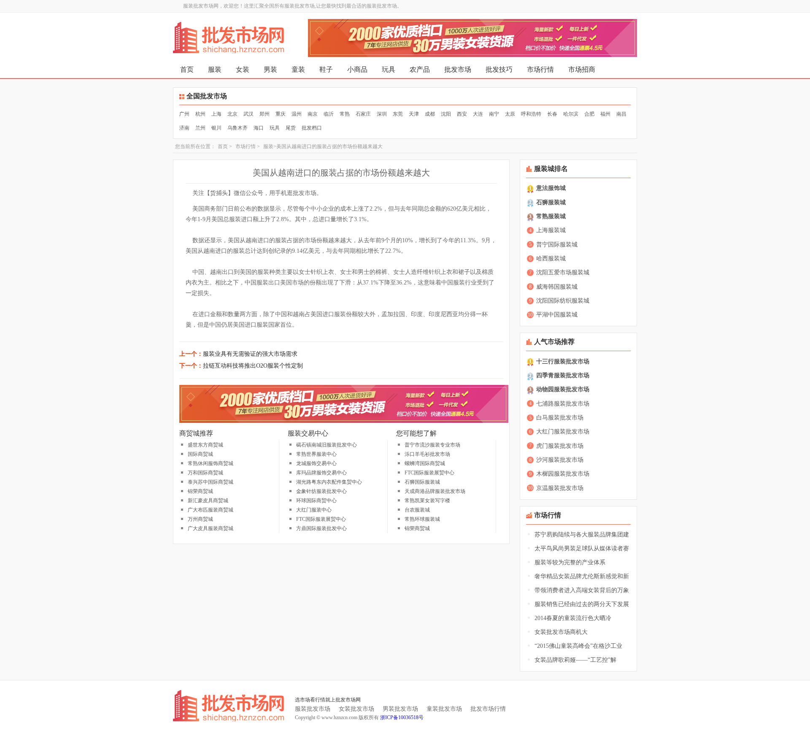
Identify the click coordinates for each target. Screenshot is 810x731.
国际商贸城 (200, 454)
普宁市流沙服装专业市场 (432, 445)
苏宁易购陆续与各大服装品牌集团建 (582, 534)
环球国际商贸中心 (316, 501)
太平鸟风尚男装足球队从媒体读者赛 (582, 548)
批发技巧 (499, 69)
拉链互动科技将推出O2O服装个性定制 (253, 366)
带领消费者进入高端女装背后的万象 (582, 590)
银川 (216, 128)
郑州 (264, 114)
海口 (259, 128)
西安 (462, 114)
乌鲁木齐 (237, 128)
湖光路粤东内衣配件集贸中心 (329, 482)
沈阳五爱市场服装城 (562, 272)
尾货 (291, 128)
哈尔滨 (570, 114)
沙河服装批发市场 (559, 460)
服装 (214, 69)
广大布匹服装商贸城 (210, 510)
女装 (242, 69)
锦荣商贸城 (200, 491)
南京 (313, 114)
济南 (184, 128)
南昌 (621, 114)
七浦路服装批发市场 (562, 404)
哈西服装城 (551, 258)
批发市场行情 (488, 709)
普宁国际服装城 (557, 244)
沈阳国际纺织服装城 (562, 301)
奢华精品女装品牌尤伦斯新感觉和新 (582, 576)
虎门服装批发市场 (559, 446)
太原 (510, 114)
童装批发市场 (444, 709)
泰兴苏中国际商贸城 (210, 482)
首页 (187, 69)
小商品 (357, 69)
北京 (232, 114)
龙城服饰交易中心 (316, 463)
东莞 (398, 114)
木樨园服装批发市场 (562, 474)
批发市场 (457, 69)
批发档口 (312, 128)
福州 (605, 114)
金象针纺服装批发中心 (321, 491)
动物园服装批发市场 (562, 389)
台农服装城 (417, 510)
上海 (216, 114)
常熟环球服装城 (422, 519)
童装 (298, 69)
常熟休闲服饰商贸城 (210, 463)
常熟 (345, 114)
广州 (184, 114)
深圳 (382, 114)
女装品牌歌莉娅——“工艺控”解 (575, 660)
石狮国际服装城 (422, 482)
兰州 (200, 128)
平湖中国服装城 (557, 314)
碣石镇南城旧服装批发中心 (326, 445)
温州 (297, 114)
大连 (478, 114)
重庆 (280, 114)
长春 (552, 114)
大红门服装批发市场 (562, 431)
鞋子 (326, 69)
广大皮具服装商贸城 (210, 528)
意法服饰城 (551, 188)
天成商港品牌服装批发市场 (435, 491)
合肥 (589, 114)
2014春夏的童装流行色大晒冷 (573, 618)
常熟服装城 (551, 216)
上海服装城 (551, 230)
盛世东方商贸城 (205, 445)
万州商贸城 (200, 519)
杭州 (200, 114)
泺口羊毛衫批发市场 (427, 454)
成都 (430, 114)
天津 (414, 114)
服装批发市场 (312, 709)
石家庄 (363, 114)
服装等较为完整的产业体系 (570, 562)
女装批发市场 (356, 709)
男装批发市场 (400, 709)
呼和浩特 (531, 114)
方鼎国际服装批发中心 (321, 528)
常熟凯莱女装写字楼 (427, 501)
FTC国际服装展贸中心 (321, 519)
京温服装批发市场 (559, 488)
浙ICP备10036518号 (402, 717)
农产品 (420, 69)
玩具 (388, 69)
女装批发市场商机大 (561, 632)
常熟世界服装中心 (316, 454)
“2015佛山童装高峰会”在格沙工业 (578, 646)
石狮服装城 (551, 202)
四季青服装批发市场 (562, 375)
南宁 (494, 114)
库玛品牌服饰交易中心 (321, 473)
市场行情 (540, 69)
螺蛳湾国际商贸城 (425, 463)
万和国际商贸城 (205, 473)
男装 (270, 69)
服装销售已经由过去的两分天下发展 (582, 604)
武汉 (248, 114)
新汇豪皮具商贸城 (208, 501)
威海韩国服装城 (557, 287)
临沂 (329, 114)
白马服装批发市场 (559, 417)
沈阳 (446, 114)
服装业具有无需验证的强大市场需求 (250, 354)
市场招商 (581, 69)
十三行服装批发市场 (562, 361)
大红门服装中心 (314, 510)
